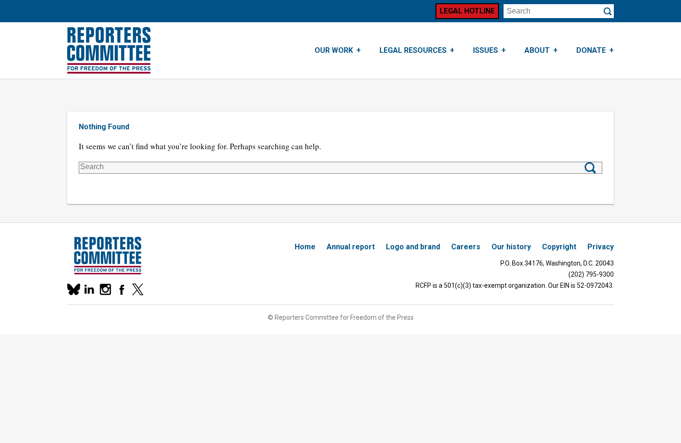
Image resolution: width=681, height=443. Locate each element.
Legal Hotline (467, 10)
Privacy (600, 246)
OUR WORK (334, 50)
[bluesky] (73, 289)
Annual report (351, 246)
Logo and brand (413, 246)
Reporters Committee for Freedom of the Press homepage (109, 50)
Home (305, 246)
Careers (465, 246)
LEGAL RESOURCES (413, 50)
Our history (511, 246)
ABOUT (537, 50)
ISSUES (485, 50)
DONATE (591, 50)
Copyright (559, 246)
